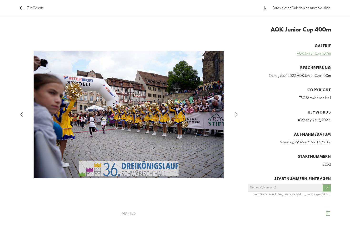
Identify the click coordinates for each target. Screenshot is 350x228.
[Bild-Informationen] (328, 213)
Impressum (304, 222)
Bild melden (323, 215)
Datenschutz (323, 222)
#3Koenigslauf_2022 (314, 120)
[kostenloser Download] (265, 8)
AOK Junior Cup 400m (314, 53)
